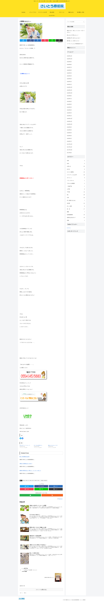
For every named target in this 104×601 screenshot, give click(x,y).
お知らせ (76, 166)
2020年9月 (69, 61)
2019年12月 (69, 87)
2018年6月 (69, 127)
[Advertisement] (76, 245)
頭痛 (76, 220)
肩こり (39, 480)
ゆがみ (76, 169)
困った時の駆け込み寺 (24, 456)
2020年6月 (69, 70)
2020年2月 (69, 81)
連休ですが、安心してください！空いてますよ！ (75, 31)
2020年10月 (69, 58)
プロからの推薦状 (76, 183)
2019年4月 (69, 107)
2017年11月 (69, 147)
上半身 (76, 189)
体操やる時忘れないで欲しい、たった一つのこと (30, 470)
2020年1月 (69, 84)
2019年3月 (69, 110)
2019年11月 (69, 90)
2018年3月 (69, 135)
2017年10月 (69, 149)
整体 (36, 480)
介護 (24, 480)
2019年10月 (69, 92)
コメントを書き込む (41, 589)
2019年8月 (69, 95)
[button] (84, 22)
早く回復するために (76, 200)
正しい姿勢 (76, 206)
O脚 (76, 160)
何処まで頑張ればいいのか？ (26, 463)
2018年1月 (69, 141)
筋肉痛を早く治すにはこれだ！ (74, 38)
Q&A (76, 163)
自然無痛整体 (76, 214)
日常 (76, 197)
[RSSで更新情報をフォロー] (52, 495)
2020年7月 (69, 67)
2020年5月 (69, 73)
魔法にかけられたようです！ (53, 445)
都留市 (46, 480)
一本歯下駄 (76, 186)
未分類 (76, 203)
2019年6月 (69, 101)
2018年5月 (69, 129)
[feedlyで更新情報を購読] (30, 495)
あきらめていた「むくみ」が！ (25, 445)
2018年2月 (69, 138)
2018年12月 (69, 118)
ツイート (69, 227)
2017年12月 (69, 144)
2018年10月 (69, 124)
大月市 (28, 480)
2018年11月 (69, 121)
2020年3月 (69, 78)
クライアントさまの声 (76, 174)
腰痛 (42, 480)
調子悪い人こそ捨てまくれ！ (73, 40)
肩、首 (76, 209)
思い (21, 480)
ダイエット (76, 177)
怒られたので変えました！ (73, 35)
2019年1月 (69, 115)
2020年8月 (69, 64)
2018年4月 (69, 132)
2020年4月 (69, 75)
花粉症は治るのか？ (76, 217)
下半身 (76, 191)
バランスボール (76, 180)
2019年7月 (69, 98)
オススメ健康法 (76, 172)
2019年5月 (69, 104)
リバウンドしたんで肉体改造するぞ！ (75, 43)
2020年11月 (69, 56)
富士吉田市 (32, 480)
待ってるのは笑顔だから (38, 445)
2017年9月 (69, 152)
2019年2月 (69, 112)
